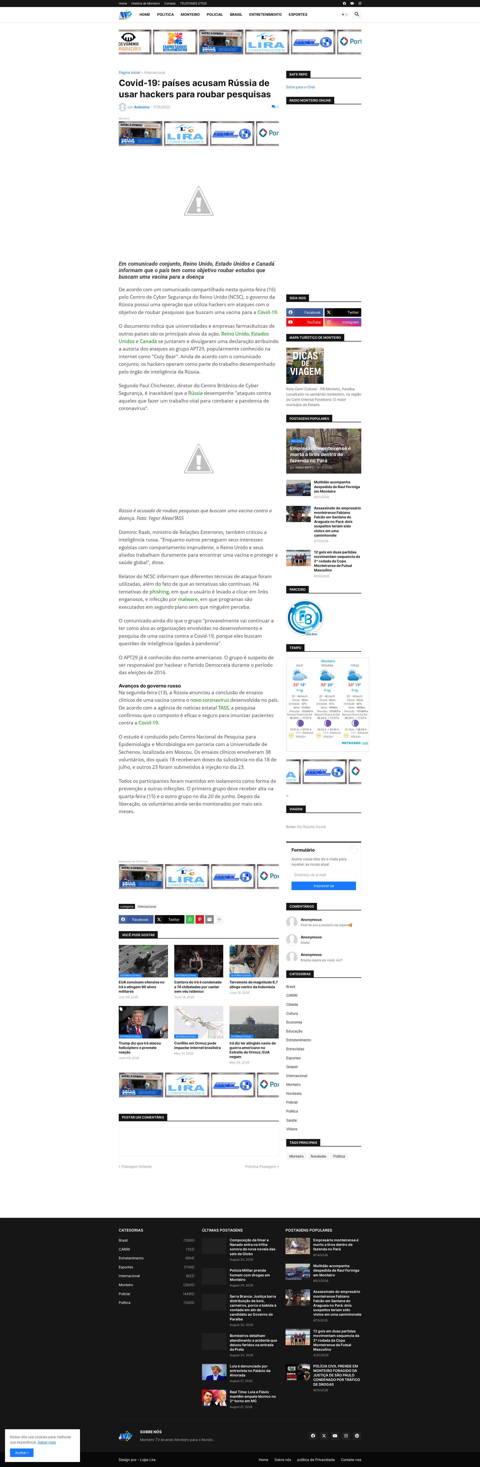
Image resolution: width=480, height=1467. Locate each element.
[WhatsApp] (190, 919)
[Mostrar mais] (219, 919)
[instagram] (359, 3)
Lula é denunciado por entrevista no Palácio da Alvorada (250, 1370)
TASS (223, 707)
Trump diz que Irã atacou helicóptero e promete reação (140, 1047)
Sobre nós (282, 1459)
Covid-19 (267, 312)
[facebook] (344, 3)
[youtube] (352, 3)
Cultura (292, 1013)
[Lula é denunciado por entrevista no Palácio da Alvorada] (214, 1372)
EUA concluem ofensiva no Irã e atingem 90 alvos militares (141, 986)
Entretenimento (265, 14)
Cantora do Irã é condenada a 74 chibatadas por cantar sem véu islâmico (198, 986)
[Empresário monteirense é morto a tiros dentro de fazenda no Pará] (298, 1246)
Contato (170, 3)
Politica (165, 14)
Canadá (148, 341)
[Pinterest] (200, 919)
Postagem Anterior (137, 1166)
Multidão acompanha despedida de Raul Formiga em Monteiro (337, 486)
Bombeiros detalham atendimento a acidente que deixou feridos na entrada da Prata (253, 1342)
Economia (294, 1022)
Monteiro (190, 14)
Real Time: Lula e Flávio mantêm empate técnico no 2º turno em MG (253, 1396)
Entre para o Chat (300, 87)
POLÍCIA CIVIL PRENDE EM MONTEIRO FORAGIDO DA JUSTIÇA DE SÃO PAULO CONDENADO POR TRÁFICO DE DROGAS (336, 1375)
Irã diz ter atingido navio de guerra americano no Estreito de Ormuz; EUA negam (253, 1050)
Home (123, 3)
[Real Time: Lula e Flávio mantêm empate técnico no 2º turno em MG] (214, 1398)
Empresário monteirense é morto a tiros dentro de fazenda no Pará (335, 1244)
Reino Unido (235, 333)
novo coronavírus (209, 699)
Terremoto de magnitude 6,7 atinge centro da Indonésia (254, 984)
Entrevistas (295, 1049)
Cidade (292, 1004)
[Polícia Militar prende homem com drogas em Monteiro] (214, 1276)
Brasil (236, 14)
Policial (215, 14)
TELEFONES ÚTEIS (193, 3)
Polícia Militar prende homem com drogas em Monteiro (250, 1274)
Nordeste (294, 1093)
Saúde (291, 1120)
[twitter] (324, 1436)
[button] (344, 14)
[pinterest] (357, 1436)
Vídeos (291, 1129)
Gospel (292, 1066)
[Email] (209, 919)
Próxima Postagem (260, 1166)
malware (188, 599)
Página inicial (129, 73)
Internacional (154, 73)
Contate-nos (351, 1459)
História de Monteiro (146, 3)
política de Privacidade (316, 1459)
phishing (159, 591)
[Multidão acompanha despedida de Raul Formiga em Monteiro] (298, 488)
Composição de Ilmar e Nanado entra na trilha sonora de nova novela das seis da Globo (253, 1247)
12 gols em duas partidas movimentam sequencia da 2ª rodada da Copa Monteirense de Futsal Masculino (337, 561)
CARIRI (292, 995)
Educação (294, 1031)
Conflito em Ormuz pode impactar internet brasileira (197, 1045)
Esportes (298, 14)
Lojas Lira (148, 1459)
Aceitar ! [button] (21, 1452)
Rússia (195, 393)
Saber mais (47, 1442)
